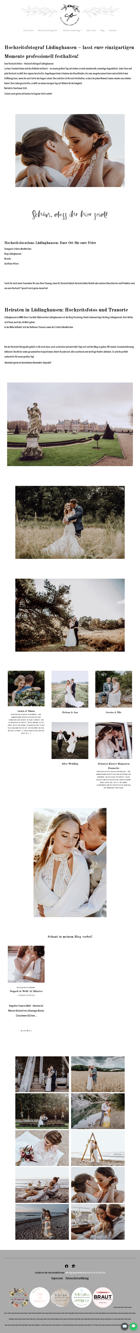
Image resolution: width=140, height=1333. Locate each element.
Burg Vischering (76, 317)
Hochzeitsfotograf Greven (90, 1313)
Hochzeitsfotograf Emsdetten (59, 1313)
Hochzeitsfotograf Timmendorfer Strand (117, 1325)
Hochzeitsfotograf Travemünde (104, 1325)
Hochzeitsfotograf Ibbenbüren (100, 1313)
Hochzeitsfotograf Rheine (70, 1313)
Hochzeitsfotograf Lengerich (41, 1319)
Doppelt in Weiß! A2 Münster (26, 991)
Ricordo (7, 259)
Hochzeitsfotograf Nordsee (46, 1325)
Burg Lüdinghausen (12, 254)
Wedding (32, 987)
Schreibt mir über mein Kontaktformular (50, 1273)
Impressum (57, 1278)
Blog (102, 30)
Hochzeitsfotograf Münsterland (14, 1313)
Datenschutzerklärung (77, 1278)
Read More (26, 1031)
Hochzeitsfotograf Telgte (119, 1319)
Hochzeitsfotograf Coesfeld (64, 1319)
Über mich (91, 30)
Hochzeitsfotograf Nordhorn (112, 1313)
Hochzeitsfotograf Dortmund (47, 1313)
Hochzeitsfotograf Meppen (23, 1325)
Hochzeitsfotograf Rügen (79, 1325)
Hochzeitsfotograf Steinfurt (119, 1307)
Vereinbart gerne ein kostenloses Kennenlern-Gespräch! (27, 362)
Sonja (33, 995)
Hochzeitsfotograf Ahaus (31, 1319)
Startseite (28, 30)
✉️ (124, 1326)
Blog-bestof (25, 987)
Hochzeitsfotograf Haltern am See (107, 1319)
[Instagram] (73, 1267)
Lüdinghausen (10, 317)
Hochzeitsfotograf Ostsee (57, 1325)
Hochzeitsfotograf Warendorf (20, 1319)
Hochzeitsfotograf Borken (86, 1319)
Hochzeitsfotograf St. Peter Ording (91, 1325)
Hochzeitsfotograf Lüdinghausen (34, 1325)
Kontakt (113, 30)
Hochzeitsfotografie (47, 30)
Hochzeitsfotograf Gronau (80, 1313)
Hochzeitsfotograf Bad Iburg (123, 1313)
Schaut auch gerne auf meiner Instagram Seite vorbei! (28, 93)
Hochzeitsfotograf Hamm (96, 1319)
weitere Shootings (72, 30)
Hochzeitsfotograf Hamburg (68, 1325)
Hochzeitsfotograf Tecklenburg (53, 1319)
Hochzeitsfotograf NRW (37, 1313)
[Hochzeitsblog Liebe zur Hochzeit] (39, 1306)
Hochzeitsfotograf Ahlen (13, 1325)
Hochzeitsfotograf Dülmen (76, 1319)
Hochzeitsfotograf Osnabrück (26, 1313)
